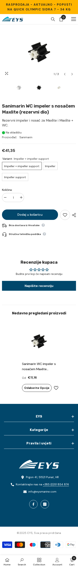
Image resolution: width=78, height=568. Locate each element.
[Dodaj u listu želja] (65, 215)
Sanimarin (25, 137)
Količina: (7, 190)
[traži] (53, 19)
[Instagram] (45, 504)
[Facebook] (33, 504)
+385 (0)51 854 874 (56, 484)
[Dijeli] (73, 215)
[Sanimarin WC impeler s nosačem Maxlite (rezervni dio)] (39, 341)
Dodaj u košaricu (30, 214)
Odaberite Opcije (36, 388)
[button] (64, 74)
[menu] (73, 19)
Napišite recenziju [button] (39, 286)
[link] (21, 561)
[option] (39, 52)
